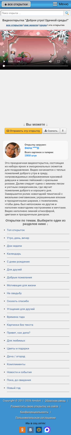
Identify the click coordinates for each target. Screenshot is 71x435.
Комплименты (16, 364)
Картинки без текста (20, 324)
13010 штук (31, 155)
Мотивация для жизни (21, 285)
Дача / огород (16, 356)
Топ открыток (16, 230)
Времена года (16, 316)
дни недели (31, 25)
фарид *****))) (32, 148)
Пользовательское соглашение (36, 417)
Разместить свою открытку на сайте (34, 406)
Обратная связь (55, 400)
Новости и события (19, 372)
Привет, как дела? (18, 332)
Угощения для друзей (21, 309)
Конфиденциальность (34, 412)
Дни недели (14, 245)
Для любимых (16, 340)
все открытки (16, 4)
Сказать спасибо (18, 301)
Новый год (14, 388)
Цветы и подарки (18, 348)
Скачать (51, 130)
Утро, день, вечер (18, 238)
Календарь (14, 253)
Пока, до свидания (19, 380)
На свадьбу (14, 293)
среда (43, 25)
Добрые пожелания (19, 277)
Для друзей (14, 269)
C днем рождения (18, 261)
